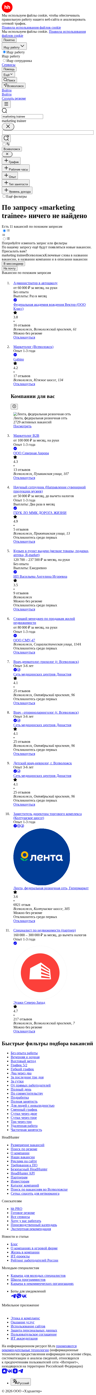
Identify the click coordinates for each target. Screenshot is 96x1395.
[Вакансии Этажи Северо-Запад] (52, 973)
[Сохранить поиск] (6, 138)
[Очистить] (8, 126)
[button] (7, 90)
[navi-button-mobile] (6, 104)
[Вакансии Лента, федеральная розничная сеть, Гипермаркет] (52, 857)
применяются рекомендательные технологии (39, 1348)
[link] (9, 80)
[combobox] (22, 116)
